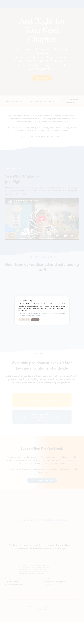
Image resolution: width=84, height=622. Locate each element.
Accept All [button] (35, 320)
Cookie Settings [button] (24, 320)
